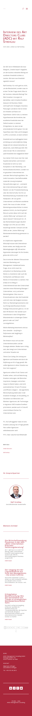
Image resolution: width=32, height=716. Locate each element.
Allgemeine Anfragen (9, 666)
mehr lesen (8, 561)
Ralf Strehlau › (6, 452)
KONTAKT (6, 663)
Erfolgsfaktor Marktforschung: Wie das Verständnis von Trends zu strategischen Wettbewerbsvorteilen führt (15, 598)
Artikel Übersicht (7, 448)
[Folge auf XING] (14, 688)
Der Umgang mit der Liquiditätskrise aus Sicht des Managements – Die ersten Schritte (15, 572)
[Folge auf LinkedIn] (10, 688)
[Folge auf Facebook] (17, 688)
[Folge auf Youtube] (21, 688)
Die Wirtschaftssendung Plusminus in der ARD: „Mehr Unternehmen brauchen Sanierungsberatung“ (15, 543)
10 (18, 627)
